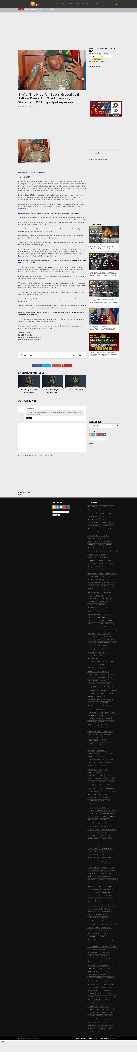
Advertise (89, 1038)
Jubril (99, 785)
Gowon (111, 721)
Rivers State (102, 943)
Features (90, 696)
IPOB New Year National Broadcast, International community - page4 (52, 390)
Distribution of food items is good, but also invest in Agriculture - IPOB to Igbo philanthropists (55, 10)
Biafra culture (99, 579)
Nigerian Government (94, 851)
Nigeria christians (93, 829)
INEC (102, 753)
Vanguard (91, 1015)
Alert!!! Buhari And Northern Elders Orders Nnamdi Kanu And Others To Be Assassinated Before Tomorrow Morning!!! (101, 342)
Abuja (104, 516)
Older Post (77, 355)
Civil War (111, 620)
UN (98, 1009)
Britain (90, 604)
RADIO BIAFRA (105, 930)
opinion (108, 899)
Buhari (90, 611)
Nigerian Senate (106, 864)
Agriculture (103, 529)
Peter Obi (113, 905)
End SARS (103, 674)
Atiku (109, 560)
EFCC (99, 668)
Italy (108, 775)
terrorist (100, 993)
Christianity (91, 620)
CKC (95, 623)
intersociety (91, 763)
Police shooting (107, 911)
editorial (111, 665)
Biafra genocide (109, 582)
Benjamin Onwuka (93, 576)
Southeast (102, 981)
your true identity (93, 1031)
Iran (100, 769)
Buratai (98, 611)
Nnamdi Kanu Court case (107, 870)
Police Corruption (93, 911)
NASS (89, 816)
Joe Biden (102, 782)
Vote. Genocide (92, 1019)
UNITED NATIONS (93, 1012)
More (70, 4)
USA (112, 1012)
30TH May (103, 506)
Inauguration (101, 750)
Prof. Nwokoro (92, 924)
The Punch (91, 997)
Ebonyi (112, 661)
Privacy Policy (102, 1038)
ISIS (104, 772)
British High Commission (95, 608)
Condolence (99, 630)
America (90, 544)
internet (111, 759)
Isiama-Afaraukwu (93, 772)
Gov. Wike (91, 721)
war (113, 1019)
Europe (95, 680)
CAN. (105, 611)
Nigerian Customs (106, 848)
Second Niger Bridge (101, 955)
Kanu (100, 788)
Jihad (112, 778)
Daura (114, 642)
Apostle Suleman (104, 551)
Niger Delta (104, 819)
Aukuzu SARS (110, 563)
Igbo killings (92, 744)
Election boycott (102, 671)
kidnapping (111, 791)
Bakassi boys (92, 570)
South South (108, 977)
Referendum (91, 936)
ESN (111, 677)
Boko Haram (105, 598)
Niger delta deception (95, 823)
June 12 (106, 785)
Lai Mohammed (92, 797)
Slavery (101, 968)
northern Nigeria (105, 876)
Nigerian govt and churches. (96, 854)
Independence (92, 753)
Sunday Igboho (106, 990)
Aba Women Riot (93, 510)
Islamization (92, 775)
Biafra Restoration (93, 592)
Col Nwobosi (108, 627)
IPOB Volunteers (107, 766)
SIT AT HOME (104, 965)
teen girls (91, 993)
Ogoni (99, 886)
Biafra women (107, 592)
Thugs (114, 997)
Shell (111, 962)
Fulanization (104, 712)
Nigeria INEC (92, 835)
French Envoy (107, 706)
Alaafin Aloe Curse (93, 538)
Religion (101, 936)
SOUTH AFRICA (92, 974)
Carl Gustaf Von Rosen (94, 614)
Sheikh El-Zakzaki (100, 962)
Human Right (107, 731)
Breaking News (104, 601)
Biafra (90, 579)
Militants (91, 810)
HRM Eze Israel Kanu (94, 731)
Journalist (91, 785)
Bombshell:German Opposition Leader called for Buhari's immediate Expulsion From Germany (100, 317)
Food (89, 702)
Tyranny (98, 1003)
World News (91, 1028)
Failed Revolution (109, 687)
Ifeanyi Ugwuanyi (93, 740)
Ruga (114, 946)
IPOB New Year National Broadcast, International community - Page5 (29, 390)
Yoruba (101, 1028)
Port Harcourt (92, 917)
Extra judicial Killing (104, 684)
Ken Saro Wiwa (110, 788)
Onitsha (98, 895)
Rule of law (91, 949)
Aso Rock (101, 560)
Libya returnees (105, 797)
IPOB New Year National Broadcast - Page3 (75, 390)
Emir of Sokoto (92, 674)
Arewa (90, 554)
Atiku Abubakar (92, 563)
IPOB (100, 763)
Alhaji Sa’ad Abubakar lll (95, 541)
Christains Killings (102, 617)
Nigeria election (93, 832)
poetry (107, 908)
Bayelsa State (92, 573)
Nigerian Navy (106, 857)
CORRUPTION (111, 630)
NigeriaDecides (92, 842)
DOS (101, 655)
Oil (89, 892)
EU (89, 680)
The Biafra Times (33, 1038)
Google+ (57, 365)
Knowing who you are (94, 794)
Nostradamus (92, 879)
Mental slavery (104, 804)
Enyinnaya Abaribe (100, 677)
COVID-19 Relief (103, 633)
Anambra (108, 544)
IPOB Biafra (109, 763)
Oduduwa (91, 886)
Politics (90, 914)
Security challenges (108, 959)
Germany (107, 718)
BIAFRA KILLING (107, 586)
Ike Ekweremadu (93, 747)
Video (99, 1015)
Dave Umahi (91, 646)
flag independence (108, 699)
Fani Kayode (102, 690)
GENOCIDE (102, 715)
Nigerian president (106, 861)
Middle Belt (91, 807)
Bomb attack (92, 601)
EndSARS (112, 674)
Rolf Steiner (105, 946)
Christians (102, 620)
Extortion (91, 684)
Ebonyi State (92, 665)
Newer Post (27, 355)
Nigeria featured (107, 832)
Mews (114, 804)
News (62, 4)
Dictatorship (92, 652)
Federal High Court (93, 699)
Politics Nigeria (101, 914)
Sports (95, 4)
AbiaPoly (110, 513)
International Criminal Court (96, 759)
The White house (103, 997)
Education (91, 668)
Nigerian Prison (92, 864)
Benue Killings (106, 576)
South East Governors (94, 977)
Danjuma (90, 642)
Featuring (100, 696)
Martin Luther (92, 804)
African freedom (93, 525)
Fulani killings (92, 712)
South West (91, 981)
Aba (111, 506)
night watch (104, 867)
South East (104, 974)
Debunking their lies (94, 649)
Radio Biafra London (94, 933)
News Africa (112, 816)
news (103, 816)
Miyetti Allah (101, 810)
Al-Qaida (104, 535)
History (109, 728)
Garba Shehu (92, 715)
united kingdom (107, 1009)
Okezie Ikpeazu (106, 892)
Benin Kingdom (110, 573)
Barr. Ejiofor (102, 570)
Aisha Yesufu (103, 532)
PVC (97, 927)
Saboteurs (102, 949)
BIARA (90, 595)
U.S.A (109, 1003)
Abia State (101, 513)
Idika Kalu (105, 737)
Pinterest (68, 365)
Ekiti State (108, 668)
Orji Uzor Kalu (106, 902)
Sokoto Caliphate (93, 971)
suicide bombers (93, 990)
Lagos (106, 794)
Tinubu (90, 1000)
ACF (103, 519)
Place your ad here (95, 153)
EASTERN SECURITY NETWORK (97, 661)
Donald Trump (92, 655)
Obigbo (108, 883)
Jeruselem (98, 778)
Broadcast (109, 608)
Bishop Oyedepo (93, 598)
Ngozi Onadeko (92, 819)
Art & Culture (92, 557)
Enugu (90, 677)
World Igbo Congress (107, 1025)
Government (101, 721)
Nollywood (102, 873)
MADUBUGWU (105, 800)
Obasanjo (91, 883)
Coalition (109, 623)
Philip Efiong (98, 908)
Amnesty (99, 544)
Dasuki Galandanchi (103, 642)
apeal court (91, 551)
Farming (112, 690)
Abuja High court (93, 519)
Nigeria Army (105, 826)
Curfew (98, 639)
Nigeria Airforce (93, 826)
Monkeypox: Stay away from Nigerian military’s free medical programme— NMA (52, 213)
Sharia (90, 962)
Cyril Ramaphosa (109, 639)
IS (106, 769)
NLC (113, 867)
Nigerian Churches (105, 845)
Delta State (107, 649)
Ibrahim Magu (107, 734)
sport (111, 987)
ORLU (89, 905)
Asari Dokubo (104, 557)
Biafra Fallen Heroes (94, 582)
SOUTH (104, 971)
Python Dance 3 (92, 930)
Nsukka (102, 879)
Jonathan (111, 782)
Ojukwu (96, 892)
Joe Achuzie (91, 782)
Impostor (91, 750)
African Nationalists (108, 525)
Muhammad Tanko (93, 813)
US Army (104, 1012)
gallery (113, 712)
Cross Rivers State (106, 636)
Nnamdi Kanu (92, 870)
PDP (105, 905)
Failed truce (91, 690)
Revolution (91, 943)
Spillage (103, 987)
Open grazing (108, 895)
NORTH (111, 873)
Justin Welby (91, 788)
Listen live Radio (82, 4)
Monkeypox (112, 810)
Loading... (92, 155)
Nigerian (103, 842)
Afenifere (104, 522)
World (113, 1022)
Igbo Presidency (104, 744)
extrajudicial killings (94, 687)
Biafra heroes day (93, 586)
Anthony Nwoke (93, 548)
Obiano (99, 883)
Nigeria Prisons (107, 838)
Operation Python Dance (95, 899)
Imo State (105, 747)
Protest (90, 927)
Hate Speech (98, 725)
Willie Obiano (104, 1022)
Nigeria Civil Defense (108, 829)
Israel (101, 775)
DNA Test (102, 652)
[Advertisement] (68, 30)
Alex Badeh (106, 538)
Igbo (103, 740)
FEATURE (102, 693)
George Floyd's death (94, 718)
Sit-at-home (92, 968)
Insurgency (101, 756)
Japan (89, 778)
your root (109, 1028)
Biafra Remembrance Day (95, 589)
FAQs (95, 1038)
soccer (109, 968)
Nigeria (107, 823)
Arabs (114, 551)
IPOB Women (92, 769)
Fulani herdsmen (100, 709)
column (90, 630)
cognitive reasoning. (94, 627)
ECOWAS (102, 665)
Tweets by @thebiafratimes (98, 159)
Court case (91, 633)
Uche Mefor (91, 1006)
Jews (106, 778)
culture (90, 639)
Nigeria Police (103, 835)
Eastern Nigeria (92, 658)
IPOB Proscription (93, 766)
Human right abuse (93, 734)
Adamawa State (93, 522)
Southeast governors (94, 984)
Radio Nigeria (108, 933)
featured (111, 693)
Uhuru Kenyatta (103, 1006)
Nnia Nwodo (91, 873)
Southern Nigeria (109, 984)
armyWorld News (100, 554)
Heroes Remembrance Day (96, 728)
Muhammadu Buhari (108, 813)
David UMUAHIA (103, 646)
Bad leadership (101, 567)
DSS (108, 655)
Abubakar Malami (93, 516)
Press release (104, 917)
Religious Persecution (94, 940)
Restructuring (109, 940)
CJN (89, 623)
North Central (92, 876)
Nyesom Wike (112, 879)
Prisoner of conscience (108, 921)
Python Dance (106, 927)
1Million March (92, 506)
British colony (100, 604)
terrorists (109, 993)
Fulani (90, 709)
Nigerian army (92, 845)
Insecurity (91, 756)
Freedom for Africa (93, 706)
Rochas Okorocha (93, 946)
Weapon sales (92, 1022)
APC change (110, 548)
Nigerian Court (92, 848)
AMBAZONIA (109, 541)
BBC (101, 573)
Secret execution (93, 959)
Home (55, 4)
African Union (92, 529)
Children (90, 617)
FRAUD (97, 702)
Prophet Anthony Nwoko (107, 924)
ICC (89, 737)
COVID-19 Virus (92, 636)
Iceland (96, 737)
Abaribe (104, 510)
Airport (112, 529)
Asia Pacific (91, 560)
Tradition (109, 1000)
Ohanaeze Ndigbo (93, 889)
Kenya (102, 791)
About (83, 1038)
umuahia (90, 1009)
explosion (104, 680)
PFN (89, 908)
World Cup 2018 (92, 1025)
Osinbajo (97, 905)
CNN (101, 623)
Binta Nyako (99, 595)
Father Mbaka (92, 693)
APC (102, 548)
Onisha (90, 895)
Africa (113, 522)
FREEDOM (105, 702)
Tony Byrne (99, 1000)
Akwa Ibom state (93, 535)
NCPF (96, 816)
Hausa (107, 725)
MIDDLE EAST (103, 807)
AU (102, 563)
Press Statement (93, 921)
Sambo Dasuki (106, 952)
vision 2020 (108, 1015)
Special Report (92, 987)
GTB (89, 725)
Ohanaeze (108, 886)
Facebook (38, 365)
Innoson (109, 753)
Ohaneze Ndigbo (108, 889)
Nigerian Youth (92, 867)
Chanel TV (108, 614)
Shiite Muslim (92, 965)
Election (90, 671)
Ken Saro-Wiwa (92, 791)
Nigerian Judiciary (93, 857)
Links (104, 4)
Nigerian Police (92, 861)
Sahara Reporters (93, 952)
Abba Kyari (91, 513)
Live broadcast (92, 800)
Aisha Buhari (91, 532)
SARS (89, 955)
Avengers (91, 567)
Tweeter (47, 365)
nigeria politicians (93, 838)
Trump (90, 1003)
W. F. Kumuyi (104, 1019)
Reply (29, 418)
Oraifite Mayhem (93, 902)
